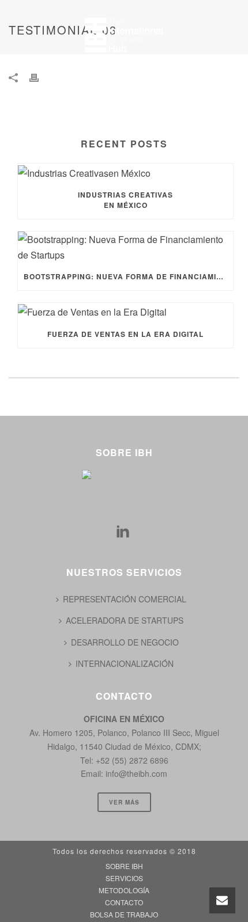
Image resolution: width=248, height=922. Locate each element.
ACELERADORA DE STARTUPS (124, 620)
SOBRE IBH (44, 65)
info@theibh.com (136, 773)
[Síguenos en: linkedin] (123, 532)
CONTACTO (137, 90)
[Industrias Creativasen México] (125, 172)
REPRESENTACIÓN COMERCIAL (124, 599)
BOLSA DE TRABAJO (64, 114)
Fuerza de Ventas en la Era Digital (125, 334)
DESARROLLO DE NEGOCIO (125, 642)
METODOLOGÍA (54, 90)
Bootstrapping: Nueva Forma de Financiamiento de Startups (128, 276)
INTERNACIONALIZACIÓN (125, 663)
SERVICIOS (114, 65)
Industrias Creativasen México (125, 199)
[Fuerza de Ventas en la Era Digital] (125, 311)
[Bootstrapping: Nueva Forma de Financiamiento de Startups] (125, 247)
